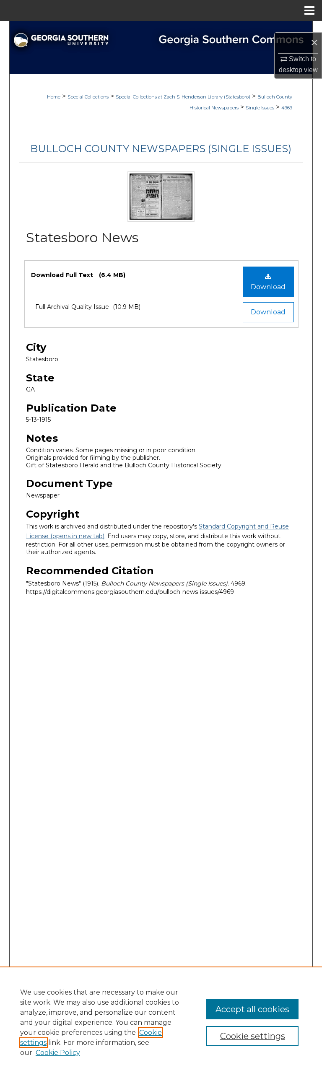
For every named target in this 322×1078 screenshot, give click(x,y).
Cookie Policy (58, 1053)
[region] (161, 1022)
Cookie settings (252, 1036)
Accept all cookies (252, 1009)
